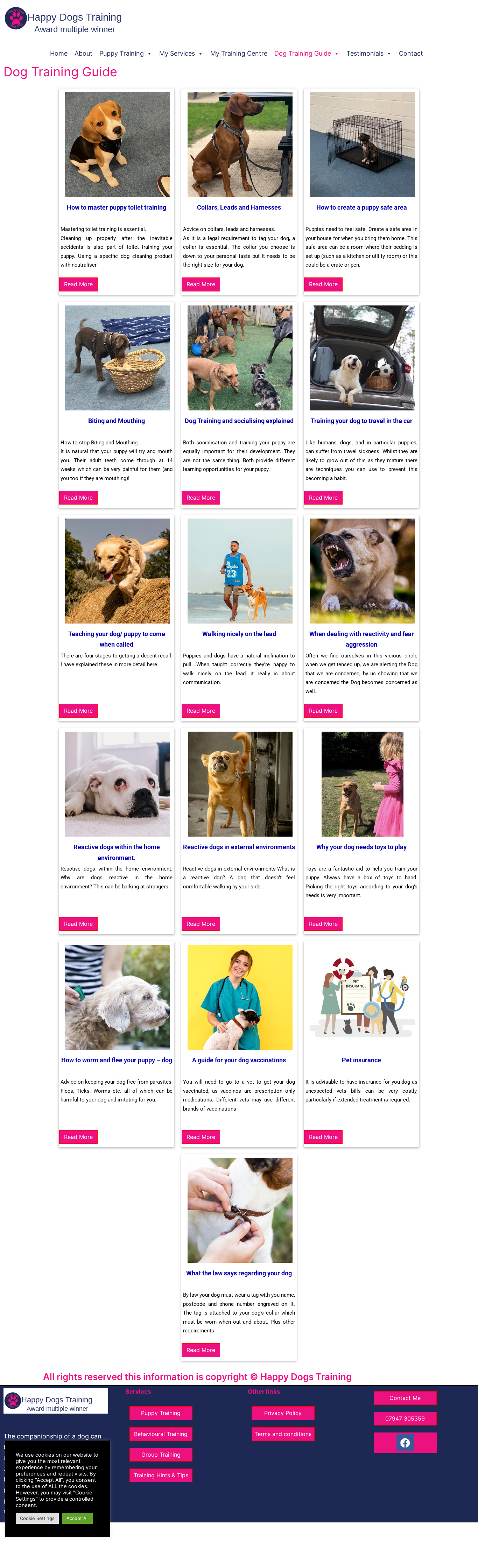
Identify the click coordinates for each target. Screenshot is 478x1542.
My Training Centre (238, 53)
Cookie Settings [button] (37, 1518)
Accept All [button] (77, 1518)
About (83, 53)
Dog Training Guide (302, 53)
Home (59, 53)
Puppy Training (121, 53)
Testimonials (365, 53)
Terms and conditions (282, 1433)
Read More (78, 284)
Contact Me (405, 1397)
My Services (177, 53)
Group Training (161, 1454)
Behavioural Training (161, 1433)
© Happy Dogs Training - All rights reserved (204, 1532)
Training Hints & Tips (161, 1475)
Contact (411, 53)
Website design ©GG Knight (293, 1532)
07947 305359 (405, 1418)
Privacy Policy (283, 1412)
